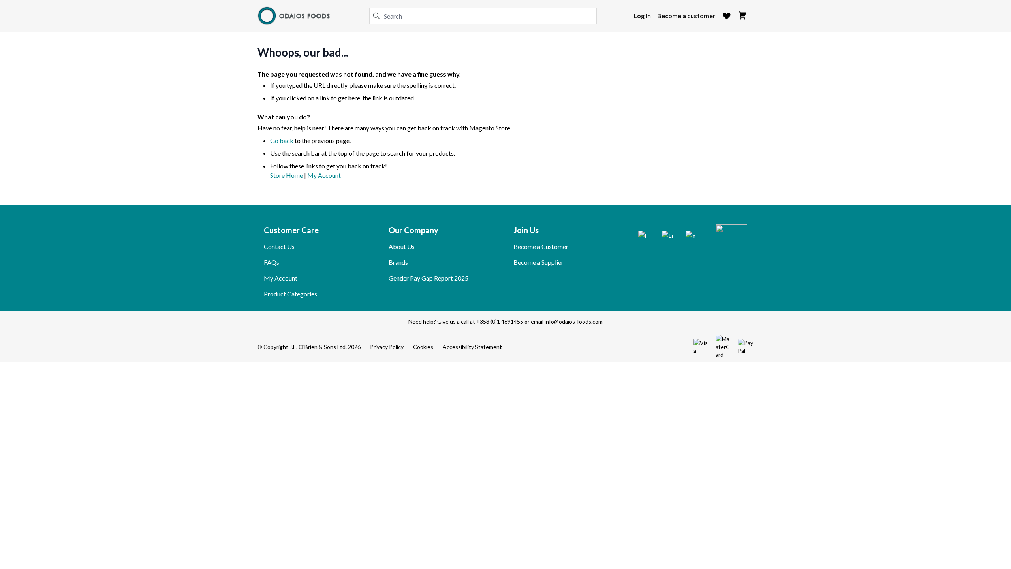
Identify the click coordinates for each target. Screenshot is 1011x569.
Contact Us (279, 246)
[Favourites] (726, 16)
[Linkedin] (667, 236)
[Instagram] (643, 236)
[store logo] (294, 15)
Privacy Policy (387, 346)
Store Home (286, 175)
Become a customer (686, 15)
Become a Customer (540, 246)
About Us (402, 246)
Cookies (423, 346)
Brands (398, 262)
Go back (281, 140)
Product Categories (290, 294)
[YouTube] (691, 236)
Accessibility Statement (472, 346)
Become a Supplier (538, 262)
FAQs (271, 262)
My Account (324, 175)
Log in (642, 15)
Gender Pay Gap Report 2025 (428, 278)
